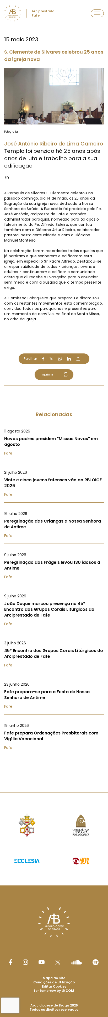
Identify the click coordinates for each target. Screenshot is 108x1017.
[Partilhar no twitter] (51, 358)
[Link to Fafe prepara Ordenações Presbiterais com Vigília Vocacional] (54, 736)
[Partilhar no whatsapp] (60, 359)
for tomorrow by (54, 990)
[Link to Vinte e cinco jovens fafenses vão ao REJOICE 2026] (54, 483)
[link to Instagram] (25, 962)
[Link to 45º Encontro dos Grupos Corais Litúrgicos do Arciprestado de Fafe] (54, 654)
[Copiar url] (78, 359)
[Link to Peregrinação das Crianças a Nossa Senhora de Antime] (54, 524)
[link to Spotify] (95, 962)
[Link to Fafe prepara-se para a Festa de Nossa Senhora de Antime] (54, 695)
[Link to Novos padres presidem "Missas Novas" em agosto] (54, 442)
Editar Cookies (54, 986)
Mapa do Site (54, 978)
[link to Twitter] (57, 962)
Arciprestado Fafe (43, 13)
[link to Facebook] (10, 962)
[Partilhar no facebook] (43, 359)
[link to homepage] (12, 13)
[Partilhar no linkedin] (69, 359)
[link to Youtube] (42, 962)
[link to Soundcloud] (76, 962)
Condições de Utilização (54, 982)
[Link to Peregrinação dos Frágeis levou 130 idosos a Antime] (54, 566)
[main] (54, 385)
